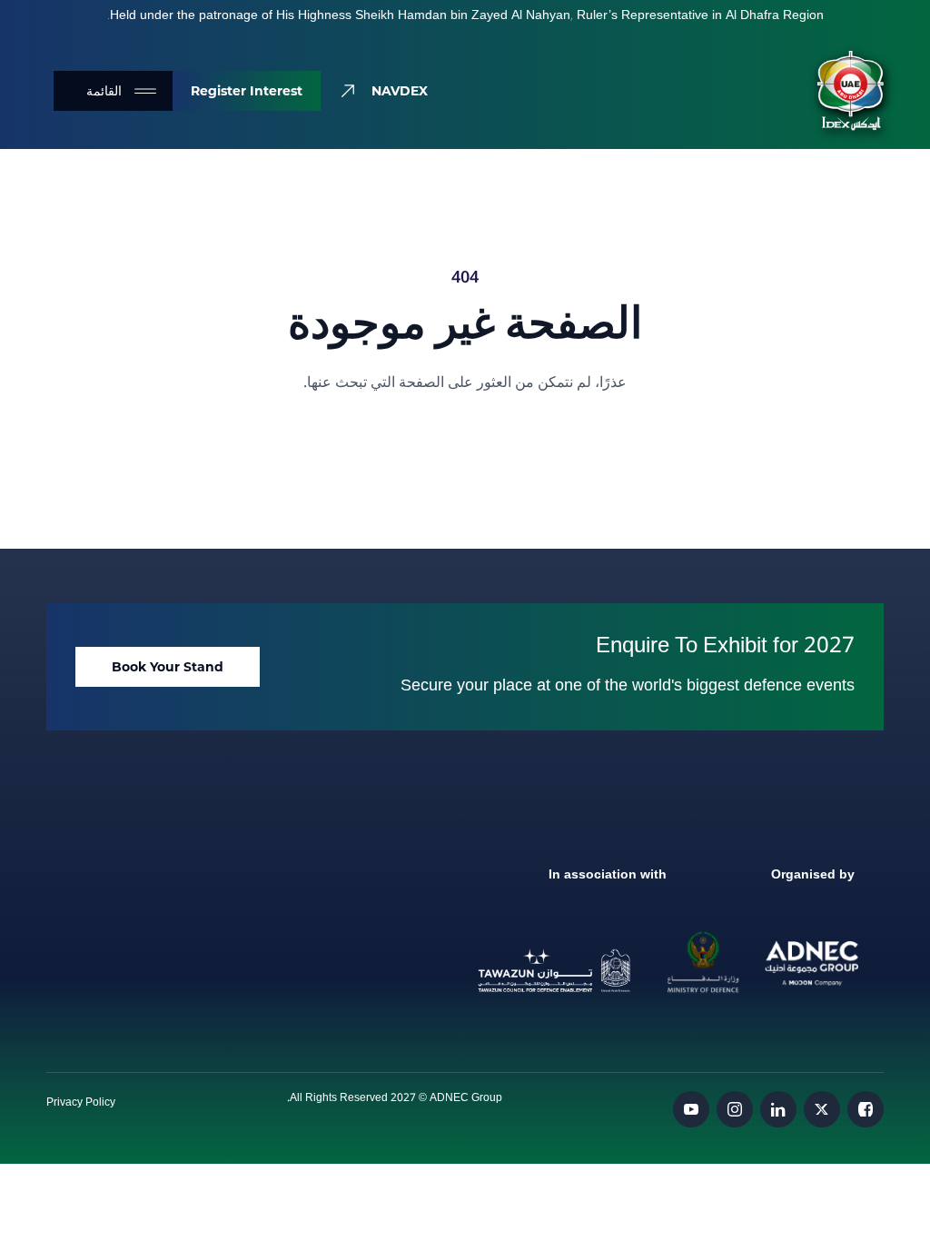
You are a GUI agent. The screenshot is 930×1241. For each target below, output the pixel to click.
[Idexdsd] (850, 91)
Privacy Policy (80, 1103)
